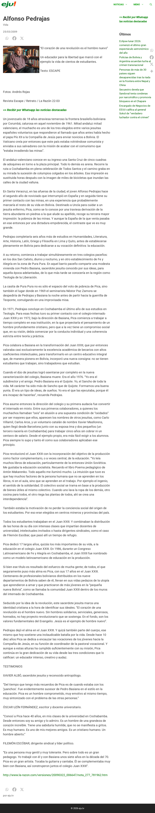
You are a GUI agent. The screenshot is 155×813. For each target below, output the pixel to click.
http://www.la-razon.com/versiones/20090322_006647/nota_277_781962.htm (55, 775)
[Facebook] (14, 38)
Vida (5, 24)
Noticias (119, 4)
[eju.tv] (10, 4)
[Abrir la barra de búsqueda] (151, 4)
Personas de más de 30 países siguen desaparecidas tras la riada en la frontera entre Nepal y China (134, 77)
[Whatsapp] (6, 38)
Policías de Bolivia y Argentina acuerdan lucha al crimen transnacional (135, 61)
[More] (151, 71)
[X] (21, 38)
